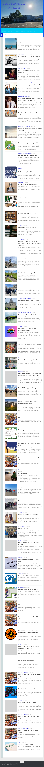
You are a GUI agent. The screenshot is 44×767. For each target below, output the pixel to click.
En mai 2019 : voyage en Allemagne (27, 388)
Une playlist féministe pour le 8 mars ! (28, 689)
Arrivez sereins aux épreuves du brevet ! (29, 85)
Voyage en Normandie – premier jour (28, 487)
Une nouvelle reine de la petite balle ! (28, 360)
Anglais (19, 167)
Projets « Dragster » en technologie (27, 184)
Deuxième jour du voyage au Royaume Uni (29, 300)
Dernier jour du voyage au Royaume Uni (29, 259)
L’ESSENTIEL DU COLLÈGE (7, 29)
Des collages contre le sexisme (26, 660)
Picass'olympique (21, 526)
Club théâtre (21, 239)
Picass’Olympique (23, 528)
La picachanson (21, 39)
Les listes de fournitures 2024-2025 (28, 213)
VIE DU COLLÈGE (18, 29)
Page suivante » (38, 754)
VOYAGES (33, 29)
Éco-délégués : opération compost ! (27, 430)
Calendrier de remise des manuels (27, 227)
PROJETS (4, 31)
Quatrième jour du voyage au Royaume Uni (29, 273)
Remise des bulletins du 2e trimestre (28, 514)
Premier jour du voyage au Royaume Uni (29, 314)
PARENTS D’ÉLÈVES (31, 31)
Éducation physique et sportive (24, 357)
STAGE (19, 742)
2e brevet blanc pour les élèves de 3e (28, 589)
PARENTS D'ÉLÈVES (29, 82)
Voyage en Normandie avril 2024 (24, 485)
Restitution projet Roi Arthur (26, 172)
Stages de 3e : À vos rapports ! (26, 744)
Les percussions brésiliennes (24, 628)
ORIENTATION (11, 31)
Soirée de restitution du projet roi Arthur (29, 155)
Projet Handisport (35, 469)
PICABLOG (23, 31)
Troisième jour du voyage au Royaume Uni (29, 287)
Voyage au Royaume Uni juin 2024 (24, 153)
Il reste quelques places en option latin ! (28, 143)
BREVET (19, 68)
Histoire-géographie (22, 111)
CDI (37, 31)
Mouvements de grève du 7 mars (27, 702)
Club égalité (20, 326)
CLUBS (39, 29)
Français (23, 68)
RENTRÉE (20, 211)
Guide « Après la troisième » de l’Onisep (28, 575)
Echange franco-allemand (25, 501)
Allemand (20, 498)
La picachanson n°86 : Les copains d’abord (29, 56)
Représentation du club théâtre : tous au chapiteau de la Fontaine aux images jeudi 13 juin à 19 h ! (29, 243)
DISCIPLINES (26, 29)
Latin (23, 96)
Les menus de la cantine (23, 414)
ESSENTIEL (24, 82)
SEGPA (17, 31)
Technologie (20, 182)
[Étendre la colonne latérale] (2, 35)
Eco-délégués (21, 342)
